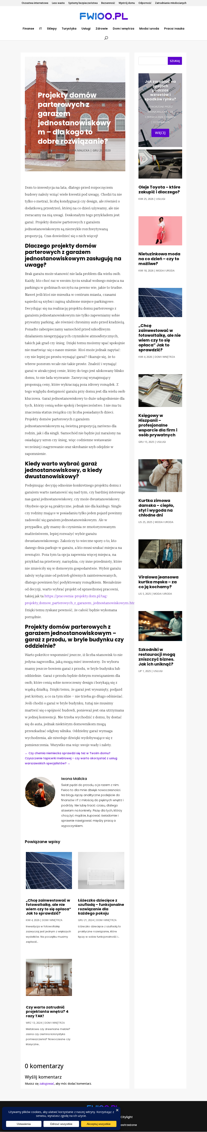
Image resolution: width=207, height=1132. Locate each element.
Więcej (160, 133)
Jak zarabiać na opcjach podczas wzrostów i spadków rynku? (160, 90)
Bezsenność (108, 3)
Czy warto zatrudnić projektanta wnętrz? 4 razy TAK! (47, 1011)
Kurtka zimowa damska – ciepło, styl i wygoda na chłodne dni (156, 508)
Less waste (58, 3)
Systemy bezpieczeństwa (83, 3)
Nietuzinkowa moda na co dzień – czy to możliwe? (159, 258)
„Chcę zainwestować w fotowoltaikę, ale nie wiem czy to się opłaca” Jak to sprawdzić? (48, 907)
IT (40, 29)
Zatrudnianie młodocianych (170, 3)
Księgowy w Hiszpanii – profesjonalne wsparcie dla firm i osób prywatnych (157, 425)
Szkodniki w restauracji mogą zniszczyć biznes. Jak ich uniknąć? (156, 657)
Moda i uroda (149, 29)
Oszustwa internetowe (35, 3)
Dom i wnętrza (123, 29)
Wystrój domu (127, 3)
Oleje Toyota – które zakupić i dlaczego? (159, 189)
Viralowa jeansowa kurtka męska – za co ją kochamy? (158, 582)
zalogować (46, 1083)
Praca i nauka (174, 29)
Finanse (28, 29)
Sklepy (52, 29)
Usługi (86, 29)
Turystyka (69, 29)
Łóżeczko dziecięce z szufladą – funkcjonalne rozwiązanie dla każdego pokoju (101, 907)
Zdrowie (102, 29)
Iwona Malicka (78, 150)
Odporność (144, 3)
